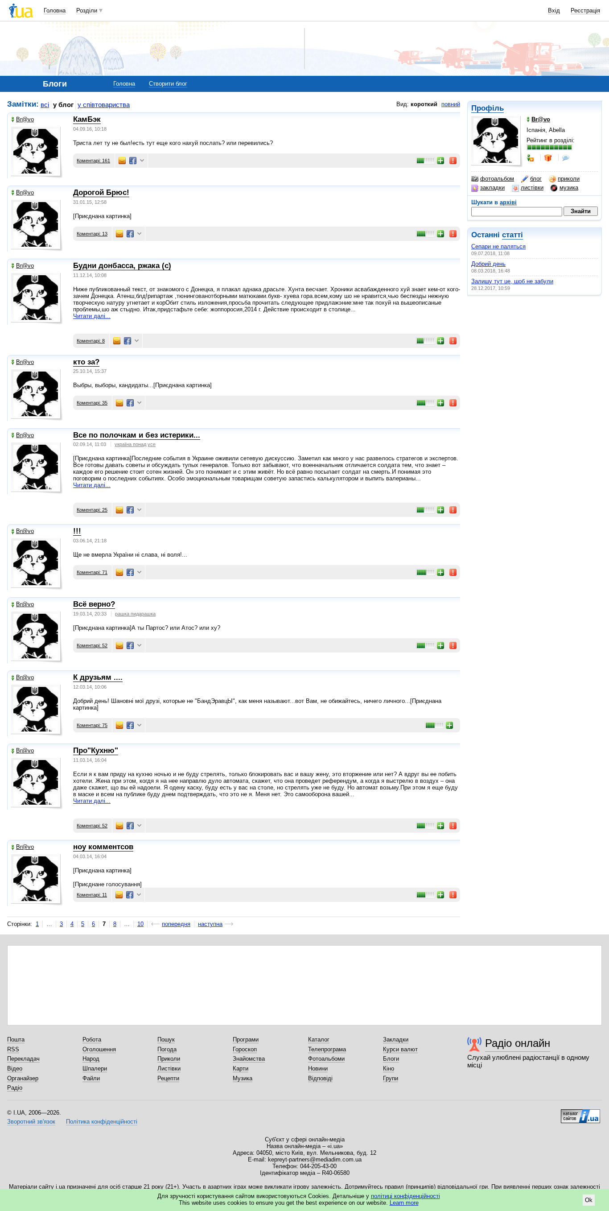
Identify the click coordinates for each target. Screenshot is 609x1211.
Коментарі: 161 (93, 160)
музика (569, 187)
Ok (589, 1200)
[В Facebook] (132, 160)
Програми (246, 1039)
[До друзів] (531, 157)
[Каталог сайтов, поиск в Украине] (580, 1112)
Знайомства (249, 1058)
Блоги (391, 1058)
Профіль (487, 108)
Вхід (554, 10)
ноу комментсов (103, 847)
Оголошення (99, 1049)
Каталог (318, 1039)
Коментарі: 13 (92, 233)
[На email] (122, 160)
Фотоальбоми (326, 1058)
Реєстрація (585, 10)
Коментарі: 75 (92, 725)
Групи (390, 1078)
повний (450, 104)
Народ (90, 1058)
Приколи (168, 1058)
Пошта (16, 1039)
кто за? (86, 362)
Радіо (14, 1087)
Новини (318, 1068)
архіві (508, 202)
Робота (91, 1039)
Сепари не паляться (498, 246)
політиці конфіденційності (405, 1196)
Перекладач (23, 1058)
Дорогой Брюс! (101, 192)
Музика (242, 1078)
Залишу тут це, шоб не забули (512, 281)
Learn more (404, 1202)
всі (45, 104)
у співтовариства (104, 104)
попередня (176, 924)
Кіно (388, 1068)
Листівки (169, 1068)
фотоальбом (497, 178)
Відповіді (320, 1078)
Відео (14, 1068)
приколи (569, 178)
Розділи (86, 10)
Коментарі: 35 (92, 402)
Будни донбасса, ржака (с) (122, 265)
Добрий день (488, 263)
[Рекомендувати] (441, 160)
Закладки (395, 1039)
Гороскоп (245, 1049)
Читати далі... (92, 316)
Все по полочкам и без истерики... (136, 435)
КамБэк (87, 119)
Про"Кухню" (95, 750)
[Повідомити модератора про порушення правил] (453, 160)
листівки (532, 187)
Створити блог (168, 83)
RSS (13, 1049)
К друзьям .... (98, 677)
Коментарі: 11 (92, 894)
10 (140, 924)
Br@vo (25, 119)
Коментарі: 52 (92, 645)
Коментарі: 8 (91, 340)
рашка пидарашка (135, 613)
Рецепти (168, 1078)
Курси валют (400, 1049)
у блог (63, 104)
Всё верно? (94, 604)
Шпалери (94, 1068)
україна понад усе (135, 444)
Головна (55, 10)
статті (512, 235)
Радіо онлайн (517, 1043)
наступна (210, 924)
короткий (424, 104)
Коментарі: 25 (92, 510)
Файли (91, 1078)
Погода (167, 1049)
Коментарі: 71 (92, 572)
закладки (492, 187)
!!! (77, 531)
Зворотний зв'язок (31, 1121)
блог (536, 178)
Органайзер (22, 1078)
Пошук (166, 1039)
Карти (240, 1068)
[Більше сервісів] (142, 161)
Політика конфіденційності (101, 1121)
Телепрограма (327, 1049)
